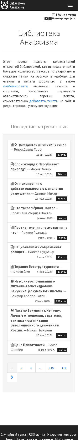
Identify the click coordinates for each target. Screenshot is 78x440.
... (40, 368)
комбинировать (15, 86)
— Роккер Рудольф (39, 232)
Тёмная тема (66, 15)
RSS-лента (37, 434)
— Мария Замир (38, 169)
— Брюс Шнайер (38, 347)
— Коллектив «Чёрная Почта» (38, 213)
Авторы (70, 434)
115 (51, 368)
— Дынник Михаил (38, 190)
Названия (54, 434)
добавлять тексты (43, 101)
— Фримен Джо (38, 269)
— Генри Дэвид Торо (39, 149)
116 (64, 368)
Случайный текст (13, 434)
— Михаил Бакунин (38, 322)
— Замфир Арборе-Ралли (38, 291)
